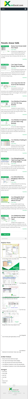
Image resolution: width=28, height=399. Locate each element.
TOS (24, 393)
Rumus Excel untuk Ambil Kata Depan (18, 46)
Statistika (4, 382)
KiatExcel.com (15, 391)
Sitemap (15, 394)
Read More (25, 59)
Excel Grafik (4, 373)
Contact (10, 393)
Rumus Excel (4, 380)
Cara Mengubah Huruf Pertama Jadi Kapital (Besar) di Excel (17, 198)
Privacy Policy (17, 393)
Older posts (6, 234)
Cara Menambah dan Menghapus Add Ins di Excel (17, 178)
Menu (3, 9)
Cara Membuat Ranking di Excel (19, 140)
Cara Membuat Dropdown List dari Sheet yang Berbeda (18, 121)
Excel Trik (4, 375)
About (4, 393)
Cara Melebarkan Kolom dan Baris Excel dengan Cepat (18, 217)
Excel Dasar (4, 371)
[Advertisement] (14, 25)
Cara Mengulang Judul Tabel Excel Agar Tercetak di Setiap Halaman (18, 160)
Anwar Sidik (13, 49)
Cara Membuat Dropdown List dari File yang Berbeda (18, 103)
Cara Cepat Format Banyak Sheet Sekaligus (18, 65)
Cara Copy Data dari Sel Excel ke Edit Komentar (18, 83)
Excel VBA (4, 377)
